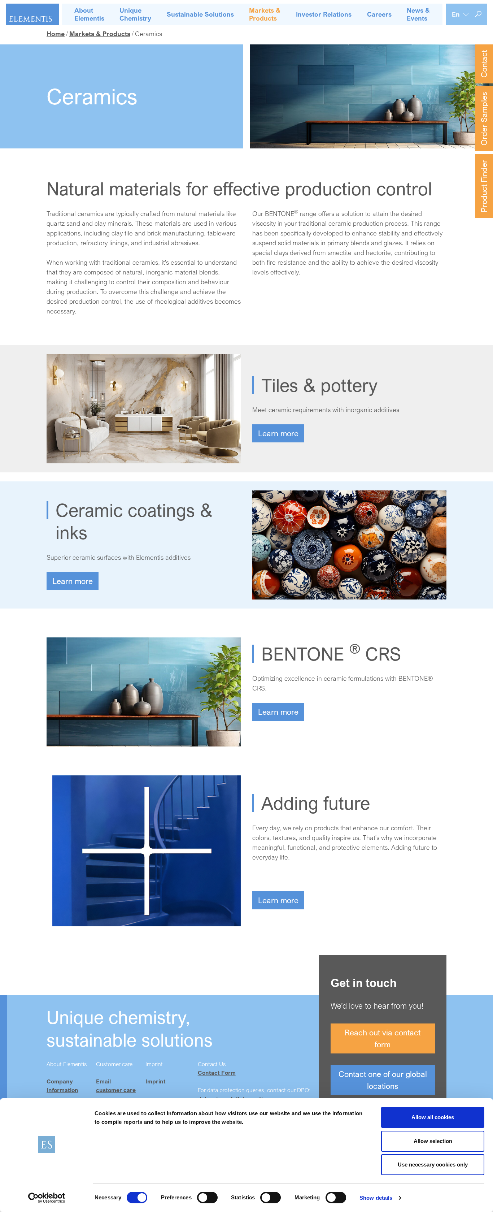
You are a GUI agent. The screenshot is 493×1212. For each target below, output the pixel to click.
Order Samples (484, 119)
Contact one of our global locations (383, 1080)
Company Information (62, 1086)
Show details (375, 1198)
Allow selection (433, 1141)
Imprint (155, 1081)
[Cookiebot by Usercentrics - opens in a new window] (46, 1197)
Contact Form (217, 1072)
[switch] (207, 1197)
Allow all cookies (432, 1117)
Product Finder (484, 186)
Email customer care (116, 1086)
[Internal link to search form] (478, 14)
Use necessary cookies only (433, 1164)
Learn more (278, 433)
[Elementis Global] (32, 14)
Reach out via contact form (382, 1038)
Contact (484, 64)
